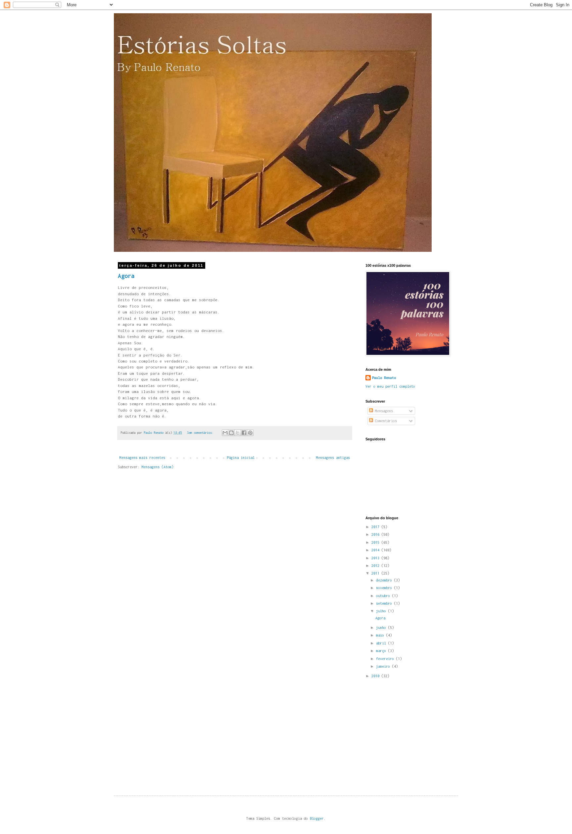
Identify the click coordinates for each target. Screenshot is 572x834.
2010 (376, 676)
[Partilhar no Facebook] (244, 432)
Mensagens (383, 411)
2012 (376, 566)
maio (381, 635)
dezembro (385, 580)
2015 (376, 542)
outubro (384, 596)
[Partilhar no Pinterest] (250, 432)
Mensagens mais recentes (142, 458)
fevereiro (386, 659)
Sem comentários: (201, 432)
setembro (385, 603)
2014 (376, 550)
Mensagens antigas (333, 458)
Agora (126, 275)
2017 (376, 527)
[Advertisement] (415, 731)
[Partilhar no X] (237, 432)
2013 (376, 558)
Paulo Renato (384, 378)
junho (382, 628)
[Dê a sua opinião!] (231, 432)
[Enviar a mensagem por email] (225, 432)
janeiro (384, 666)
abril (382, 643)
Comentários (385, 421)
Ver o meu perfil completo (390, 386)
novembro (385, 588)
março (382, 651)
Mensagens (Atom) (157, 467)
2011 (376, 573)
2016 (376, 534)
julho (382, 611)
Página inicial (241, 458)
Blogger (317, 818)
